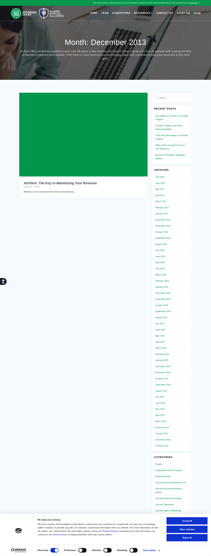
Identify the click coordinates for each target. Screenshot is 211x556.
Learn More (193, 3)
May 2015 (160, 335)
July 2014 (159, 397)
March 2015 (161, 348)
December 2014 (162, 366)
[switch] (82, 550)
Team (104, 13)
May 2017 (160, 189)
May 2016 (160, 262)
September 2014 (163, 384)
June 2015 (160, 329)
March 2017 (161, 201)
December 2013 (162, 439)
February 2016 (162, 281)
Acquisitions (121, 13)
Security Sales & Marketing (168, 510)
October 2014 (161, 378)
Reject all (187, 537)
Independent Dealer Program (168, 470)
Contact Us (164, 13)
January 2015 (161, 360)
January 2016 (161, 287)
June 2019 (160, 183)
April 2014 (160, 415)
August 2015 (161, 317)
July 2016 (159, 250)
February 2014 (162, 427)
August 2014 (161, 391)
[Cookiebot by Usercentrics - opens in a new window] (18, 550)
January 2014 (161, 433)
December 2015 (162, 293)
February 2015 (162, 354)
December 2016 (162, 219)
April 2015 (160, 342)
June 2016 (160, 256)
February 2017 (162, 207)
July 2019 (159, 177)
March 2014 (161, 421)
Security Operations (164, 504)
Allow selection (187, 529)
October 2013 (161, 445)
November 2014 (162, 372)
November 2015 (162, 299)
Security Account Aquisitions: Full (170, 482)
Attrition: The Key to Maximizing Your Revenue (60, 183)
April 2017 (160, 195)
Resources (142, 13)
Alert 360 (189, 13)
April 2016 (160, 268)
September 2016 (163, 238)
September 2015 (163, 311)
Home (94, 13)
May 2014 (160, 409)
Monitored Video (163, 476)
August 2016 (161, 244)
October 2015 (161, 305)
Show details (149, 550)
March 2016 (161, 274)
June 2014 (160, 403)
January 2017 (161, 213)
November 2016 (162, 226)
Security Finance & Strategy (168, 498)
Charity (158, 464)
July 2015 (159, 323)
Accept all (187, 521)
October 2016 (161, 232)
